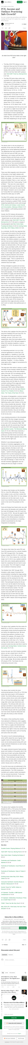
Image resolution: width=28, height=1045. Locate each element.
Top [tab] (3, 972)
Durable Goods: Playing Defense (10, 848)
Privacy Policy (16, 1029)
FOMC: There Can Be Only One (10, 903)
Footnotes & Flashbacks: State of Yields (12, 871)
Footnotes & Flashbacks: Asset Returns (12, 866)
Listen (24, 24)
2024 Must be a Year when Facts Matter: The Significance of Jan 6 (10, 978)
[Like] (2, 28)
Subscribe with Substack (15, 1023)
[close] (24, 996)
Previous (6, 944)
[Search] (25, 972)
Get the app (21, 1038)
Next (23, 944)
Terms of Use (21, 931)
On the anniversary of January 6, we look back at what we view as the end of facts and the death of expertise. (10, 982)
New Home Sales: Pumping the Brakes (12, 855)
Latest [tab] (6, 972)
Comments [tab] (4, 954)
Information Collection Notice (15, 932)
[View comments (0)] (6, 28)
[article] (14, 982)
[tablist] (7, 954)
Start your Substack (10, 1038)
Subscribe (19, 2)
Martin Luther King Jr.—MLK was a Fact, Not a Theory (10, 991)
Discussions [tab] (12, 972)
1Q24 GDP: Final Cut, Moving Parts (17, 74)
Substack (7, 1042)
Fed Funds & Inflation (7, 6)
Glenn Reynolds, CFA (9, 23)
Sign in (25, 2)
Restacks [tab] (11, 954)
